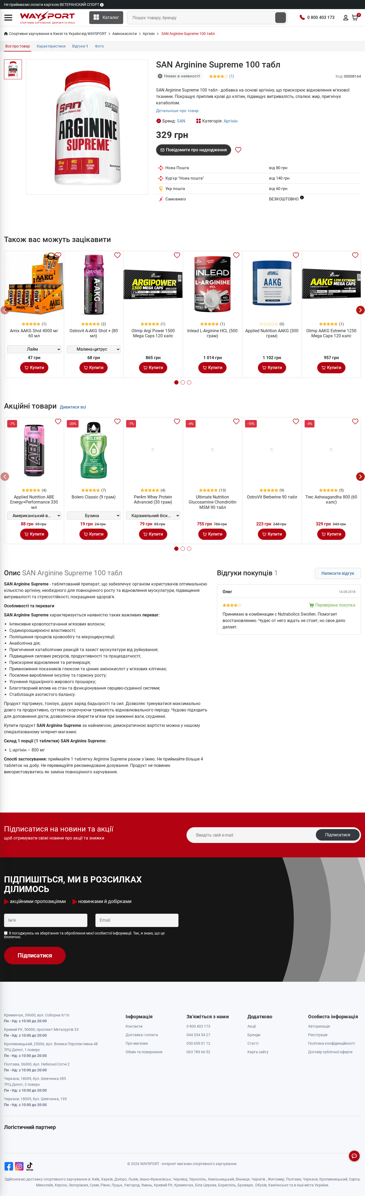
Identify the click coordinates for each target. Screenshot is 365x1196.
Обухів (261, 1185)
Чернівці (180, 1179)
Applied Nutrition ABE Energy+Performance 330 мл (34, 502)
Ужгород (131, 1185)
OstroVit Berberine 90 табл (272, 497)
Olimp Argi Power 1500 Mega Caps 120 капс (153, 333)
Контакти (134, 1026)
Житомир (276, 1179)
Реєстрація (318, 1035)
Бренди (253, 1035)
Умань (146, 1185)
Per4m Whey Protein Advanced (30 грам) (153, 499)
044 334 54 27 (198, 1035)
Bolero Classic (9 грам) (94, 497)
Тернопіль (197, 1179)
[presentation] (5, 310)
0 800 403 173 (321, 17)
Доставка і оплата (142, 1035)
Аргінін (231, 121)
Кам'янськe (278, 1185)
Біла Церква (205, 1185)
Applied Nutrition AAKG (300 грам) (271, 333)
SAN (181, 121)
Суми (94, 1185)
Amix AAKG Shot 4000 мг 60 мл (34, 333)
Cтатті (252, 1043)
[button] (8, 17)
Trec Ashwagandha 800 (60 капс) (331, 499)
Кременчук (183, 1185)
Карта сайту (258, 1052)
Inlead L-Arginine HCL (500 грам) (212, 333)
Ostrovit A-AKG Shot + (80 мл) (93, 333)
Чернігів (258, 1179)
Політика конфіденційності (331, 1043)
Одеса (354, 1179)
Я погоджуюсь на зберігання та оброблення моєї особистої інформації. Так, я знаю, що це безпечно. (84, 935)
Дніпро (120, 1179)
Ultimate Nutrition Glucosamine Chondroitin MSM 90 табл (212, 502)
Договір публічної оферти (330, 1052)
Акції (251, 1026)
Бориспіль (227, 1185)
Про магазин (137, 1043)
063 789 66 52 (198, 1052)
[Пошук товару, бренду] (280, 17)
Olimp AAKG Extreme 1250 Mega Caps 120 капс (331, 333)
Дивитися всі (73, 407)
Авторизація (319, 1026)
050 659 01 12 (198, 1043)
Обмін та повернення (144, 1052)
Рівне (105, 1185)
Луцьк (116, 1185)
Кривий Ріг (163, 1185)
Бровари (245, 1185)
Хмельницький (221, 1179)
